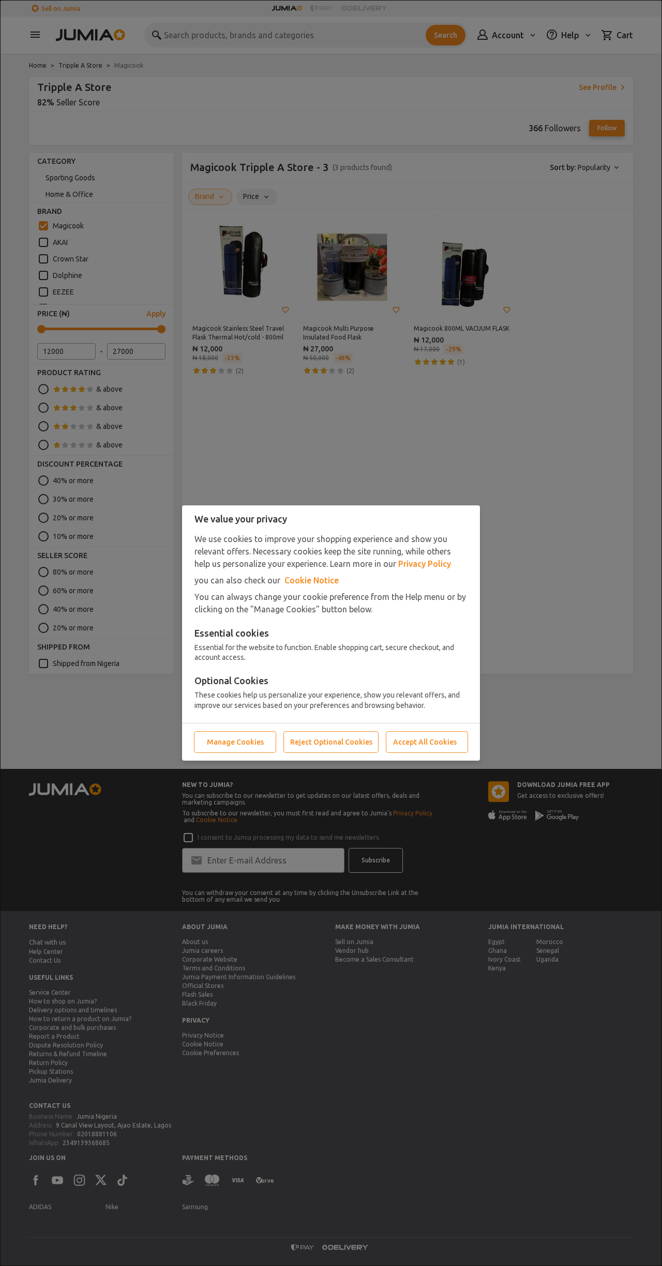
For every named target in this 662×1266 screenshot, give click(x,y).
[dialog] (331, 633)
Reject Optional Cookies (331, 742)
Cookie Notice (311, 580)
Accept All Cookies (425, 742)
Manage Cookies (235, 742)
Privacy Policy (424, 563)
